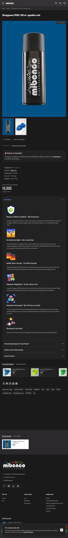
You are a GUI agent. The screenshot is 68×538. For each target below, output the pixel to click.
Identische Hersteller (21, 364)
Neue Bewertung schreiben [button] (19, 146)
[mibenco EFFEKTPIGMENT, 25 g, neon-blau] (7, 372)
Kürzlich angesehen (6, 436)
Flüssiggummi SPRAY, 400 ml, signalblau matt (18, 442)
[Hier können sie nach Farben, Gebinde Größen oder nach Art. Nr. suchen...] (60, 3)
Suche (8, 8)
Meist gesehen (17, 436)
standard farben (19, 389)
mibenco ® (13, 170)
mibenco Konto (28, 494)
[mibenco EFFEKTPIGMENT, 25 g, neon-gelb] (35, 372)
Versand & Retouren (9, 356)
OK (61, 530)
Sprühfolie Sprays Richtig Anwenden (13, 350)
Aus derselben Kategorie (8, 364)
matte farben (28, 389)
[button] (13, 375)
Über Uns (4, 494)
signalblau (37, 389)
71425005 (28, 393)
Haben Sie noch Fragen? (19, 139)
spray (47, 389)
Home (3, 8)
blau (43, 389)
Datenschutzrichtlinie (28, 532)
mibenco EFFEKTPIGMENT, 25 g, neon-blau (18, 370)
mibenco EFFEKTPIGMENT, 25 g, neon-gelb (46, 370)
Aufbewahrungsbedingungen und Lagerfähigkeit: (16, 344)
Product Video (7, 139)
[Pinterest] (18, 486)
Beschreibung (7, 199)
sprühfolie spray (7, 393)
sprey (52, 389)
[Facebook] (4, 486)
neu (34, 393)
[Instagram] (9, 486)
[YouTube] (13, 486)
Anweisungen (56, 157)
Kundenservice (50, 494)
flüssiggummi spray (19, 393)
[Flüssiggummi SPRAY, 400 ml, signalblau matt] (7, 444)
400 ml (58, 389)
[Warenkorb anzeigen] (64, 3)
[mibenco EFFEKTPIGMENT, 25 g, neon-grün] (63, 372)
